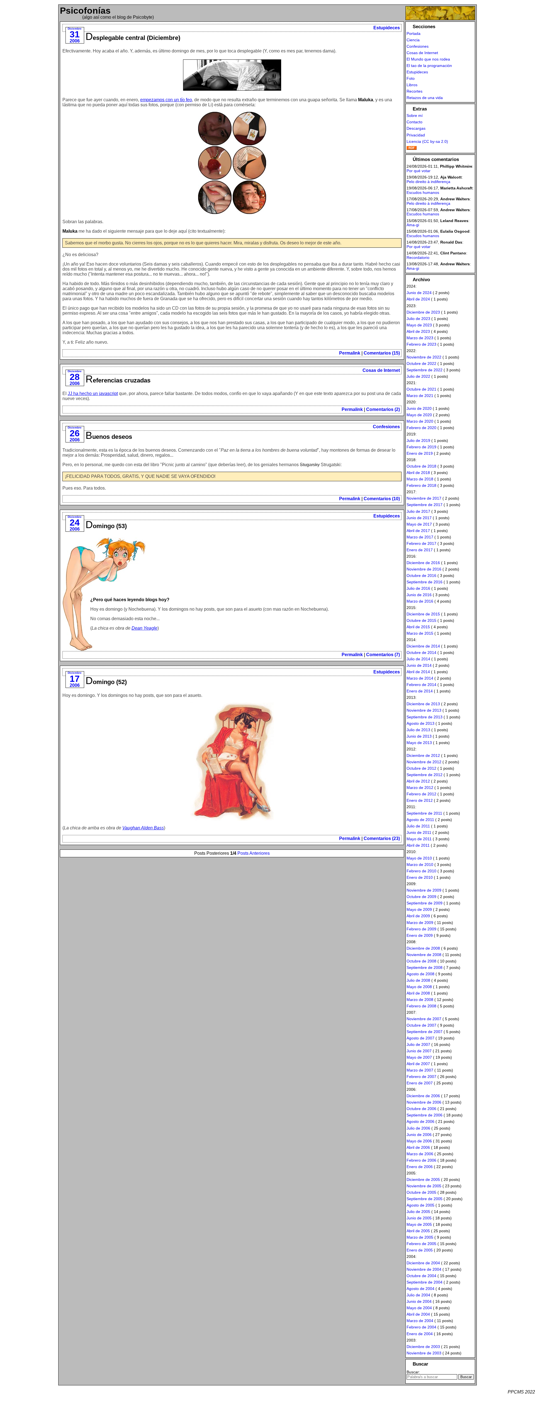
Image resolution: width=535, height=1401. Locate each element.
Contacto (414, 122)
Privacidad (416, 135)
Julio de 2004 (418, 1295)
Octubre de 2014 (421, 652)
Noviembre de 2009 (424, 890)
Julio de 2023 (418, 318)
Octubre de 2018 (421, 466)
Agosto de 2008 (420, 974)
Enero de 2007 (420, 1083)
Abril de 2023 (418, 331)
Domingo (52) (106, 681)
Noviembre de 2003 (424, 1353)
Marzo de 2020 (420, 421)
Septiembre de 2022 (424, 370)
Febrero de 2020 (421, 427)
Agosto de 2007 (420, 1038)
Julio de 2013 (418, 730)
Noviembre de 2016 (424, 569)
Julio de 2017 (418, 511)
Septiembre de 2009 (424, 903)
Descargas (416, 128)
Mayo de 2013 (419, 742)
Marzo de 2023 (420, 338)
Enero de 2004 (420, 1334)
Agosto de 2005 (420, 1205)
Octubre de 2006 (421, 1108)
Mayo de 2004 (419, 1308)
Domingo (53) (106, 526)
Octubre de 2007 (421, 1025)
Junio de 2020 (419, 408)
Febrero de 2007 (421, 1076)
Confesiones (386, 426)
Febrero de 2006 (421, 1160)
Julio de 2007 (418, 1044)
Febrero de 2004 (421, 1327)
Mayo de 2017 (419, 524)
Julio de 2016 (418, 588)
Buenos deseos (109, 436)
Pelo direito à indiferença (428, 181)
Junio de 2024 (419, 292)
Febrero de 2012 (421, 794)
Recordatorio (418, 257)
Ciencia (413, 40)
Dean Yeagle (144, 628)
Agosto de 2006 (420, 1121)
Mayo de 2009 (419, 909)
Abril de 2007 (418, 1063)
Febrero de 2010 (421, 871)
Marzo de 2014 (420, 678)
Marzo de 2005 (420, 1237)
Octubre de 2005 (421, 1192)
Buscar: (413, 1372)
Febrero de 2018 (421, 485)
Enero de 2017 (420, 550)
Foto (411, 78)
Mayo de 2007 (419, 1057)
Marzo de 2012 (420, 787)
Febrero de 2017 (421, 543)
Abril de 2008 (418, 993)
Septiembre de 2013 (424, 717)
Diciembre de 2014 (423, 646)
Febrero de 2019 (421, 447)
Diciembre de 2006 (423, 1096)
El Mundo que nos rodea (428, 59)
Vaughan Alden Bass (143, 827)
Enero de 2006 (420, 1166)
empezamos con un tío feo (166, 99)
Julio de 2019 (418, 440)
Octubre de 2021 (421, 389)
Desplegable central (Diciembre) (133, 37)
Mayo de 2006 (419, 1141)
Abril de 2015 (418, 627)
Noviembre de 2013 (424, 710)
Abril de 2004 (418, 1314)
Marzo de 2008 (420, 999)
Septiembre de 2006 (424, 1115)
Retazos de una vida (425, 97)
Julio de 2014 (418, 659)
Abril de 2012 (418, 781)
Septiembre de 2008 (424, 967)
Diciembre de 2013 (423, 704)
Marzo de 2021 (420, 395)
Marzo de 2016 (420, 601)
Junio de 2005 (419, 1218)
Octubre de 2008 (421, 961)
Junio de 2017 (419, 518)
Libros (412, 85)
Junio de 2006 (419, 1134)
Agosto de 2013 (420, 723)
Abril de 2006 (418, 1147)
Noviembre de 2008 (424, 954)
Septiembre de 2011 (424, 813)
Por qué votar (419, 170)
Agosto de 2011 (420, 819)
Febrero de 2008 (421, 1006)
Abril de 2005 (418, 1231)
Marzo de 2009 (420, 922)
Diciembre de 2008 (423, 948)
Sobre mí (415, 115)
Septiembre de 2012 (424, 774)
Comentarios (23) (382, 838)
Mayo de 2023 (419, 325)
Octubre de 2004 (421, 1276)
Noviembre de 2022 (424, 357)
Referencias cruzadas (118, 380)
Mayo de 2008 (419, 986)
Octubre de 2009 (421, 896)
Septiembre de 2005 (424, 1199)
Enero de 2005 (420, 1250)
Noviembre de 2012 (424, 762)
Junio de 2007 (419, 1051)
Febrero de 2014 (421, 684)
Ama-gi (413, 225)
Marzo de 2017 (420, 537)
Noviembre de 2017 (424, 498)
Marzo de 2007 (420, 1070)
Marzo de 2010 (420, 864)
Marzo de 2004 (420, 1320)
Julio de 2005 (418, 1211)
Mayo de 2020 (419, 415)
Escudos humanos (423, 192)
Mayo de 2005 (419, 1224)
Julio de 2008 (418, 980)
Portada (413, 33)
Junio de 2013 (419, 736)
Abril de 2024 (418, 299)
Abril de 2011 (418, 845)
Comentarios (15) (382, 353)
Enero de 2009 (420, 935)
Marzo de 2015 (420, 633)
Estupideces (386, 27)
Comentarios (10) (382, 498)
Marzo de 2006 (420, 1154)
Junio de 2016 (419, 595)
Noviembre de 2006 (424, 1102)
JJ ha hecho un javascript (93, 393)
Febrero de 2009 (421, 929)
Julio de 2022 (418, 376)
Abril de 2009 (418, 916)
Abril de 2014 (418, 672)
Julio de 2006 (418, 1128)
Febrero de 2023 (421, 344)
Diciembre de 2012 (423, 755)
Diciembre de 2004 (423, 1263)
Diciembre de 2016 (423, 562)
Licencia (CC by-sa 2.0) (427, 141)
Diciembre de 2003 (423, 1346)
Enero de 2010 (420, 877)
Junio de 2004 (419, 1301)
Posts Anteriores (253, 853)
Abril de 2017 (418, 530)
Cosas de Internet (381, 370)
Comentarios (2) (383, 409)
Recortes (414, 91)
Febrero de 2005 (421, 1243)
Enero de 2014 (420, 691)
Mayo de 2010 (419, 858)
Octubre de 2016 (421, 575)
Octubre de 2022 (421, 363)
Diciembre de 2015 (423, 614)
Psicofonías (85, 11)
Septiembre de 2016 (424, 582)
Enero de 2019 (420, 453)
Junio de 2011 (419, 832)
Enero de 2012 (420, 800)
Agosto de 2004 (420, 1288)
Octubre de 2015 (421, 620)
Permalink (349, 353)
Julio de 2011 (418, 826)
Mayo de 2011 (419, 839)
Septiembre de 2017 (424, 504)
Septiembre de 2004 (424, 1282)
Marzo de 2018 (420, 479)
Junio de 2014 (419, 665)
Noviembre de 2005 (424, 1186)
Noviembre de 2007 (424, 1019)
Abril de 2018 (418, 472)
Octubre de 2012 (421, 768)
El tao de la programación (429, 65)
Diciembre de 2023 (423, 312)
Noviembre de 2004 (424, 1269)
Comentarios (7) (383, 654)
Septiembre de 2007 (424, 1031)
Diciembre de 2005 (423, 1179)
